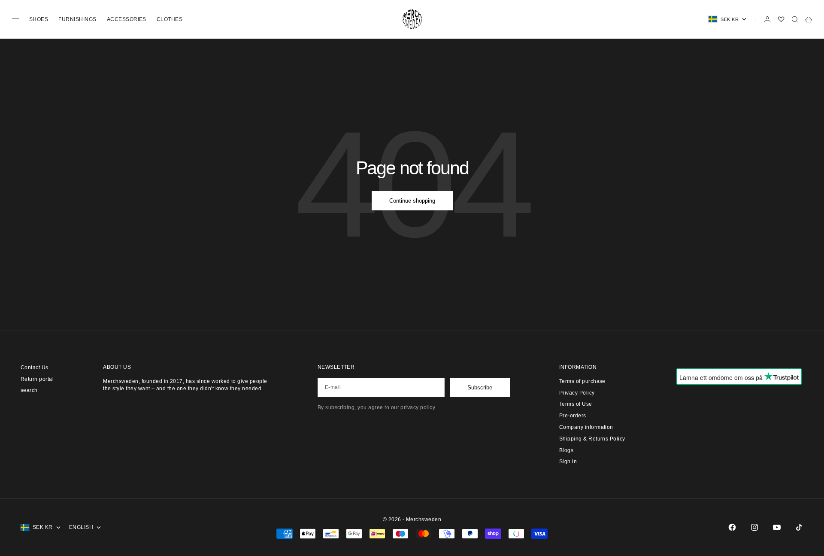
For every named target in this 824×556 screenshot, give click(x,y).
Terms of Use (575, 404)
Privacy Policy (577, 393)
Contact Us (34, 368)
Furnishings (77, 19)
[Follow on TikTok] (799, 527)
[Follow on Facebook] (732, 527)
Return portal (37, 379)
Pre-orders (572, 416)
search (29, 390)
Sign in (568, 462)
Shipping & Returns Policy (592, 439)
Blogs (566, 450)
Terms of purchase (582, 381)
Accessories (126, 19)
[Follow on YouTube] (776, 527)
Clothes (169, 19)
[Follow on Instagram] (754, 527)
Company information (586, 427)
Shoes (38, 19)
